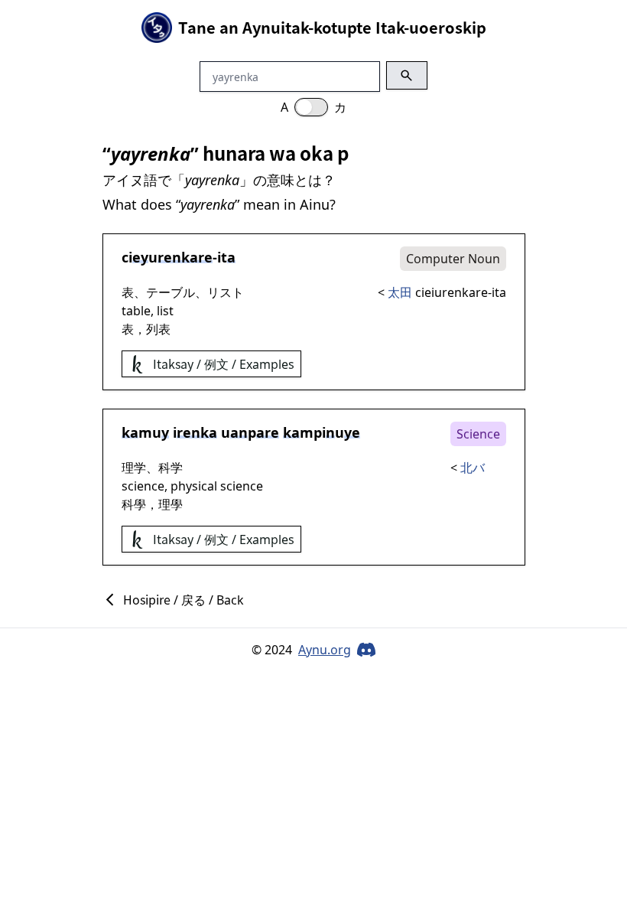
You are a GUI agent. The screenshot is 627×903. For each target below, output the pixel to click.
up (250, 432)
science (143, 486)
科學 (134, 504)
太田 (400, 292)
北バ (472, 467)
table (136, 310)
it (226, 257)
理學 (170, 504)
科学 (170, 467)
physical (194, 486)
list (165, 310)
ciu (167, 257)
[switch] (311, 107)
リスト (225, 292)
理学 (134, 467)
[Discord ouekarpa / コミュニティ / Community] (366, 650)
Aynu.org (324, 649)
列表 (158, 329)
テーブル (170, 292)
